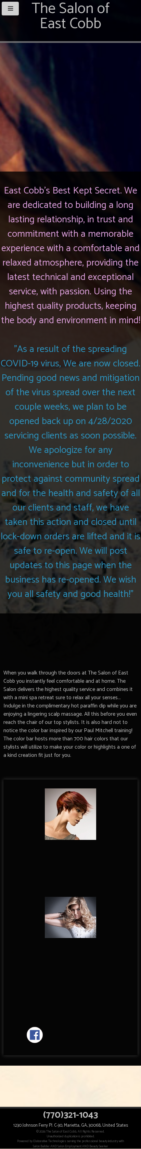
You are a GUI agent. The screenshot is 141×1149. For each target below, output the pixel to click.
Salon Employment (69, 1146)
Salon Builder (41, 1146)
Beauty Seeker (98, 1146)
